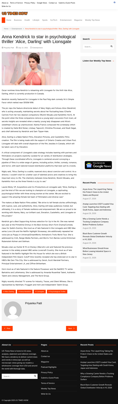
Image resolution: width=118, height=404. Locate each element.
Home (8, 20)
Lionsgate (40, 291)
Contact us (53, 3)
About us (5, 3)
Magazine (78, 20)
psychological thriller (58, 291)
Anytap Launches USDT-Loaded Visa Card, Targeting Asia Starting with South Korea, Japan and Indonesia (98, 207)
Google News (42, 3)
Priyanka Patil (9, 48)
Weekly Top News (92, 20)
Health (27, 20)
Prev (8, 328)
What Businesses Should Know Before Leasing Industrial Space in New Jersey (97, 251)
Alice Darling (9, 291)
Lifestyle (36, 20)
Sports (44, 20)
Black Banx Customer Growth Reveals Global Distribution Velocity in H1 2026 (97, 236)
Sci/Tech (53, 20)
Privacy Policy (29, 3)
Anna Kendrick (25, 291)
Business (18, 20)
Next (70, 328)
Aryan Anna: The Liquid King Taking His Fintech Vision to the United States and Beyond (97, 192)
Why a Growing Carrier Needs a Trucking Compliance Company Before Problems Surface (96, 222)
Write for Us (6, 6)
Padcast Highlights (48, 367)
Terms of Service (16, 3)
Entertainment (65, 20)
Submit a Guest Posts (67, 3)
